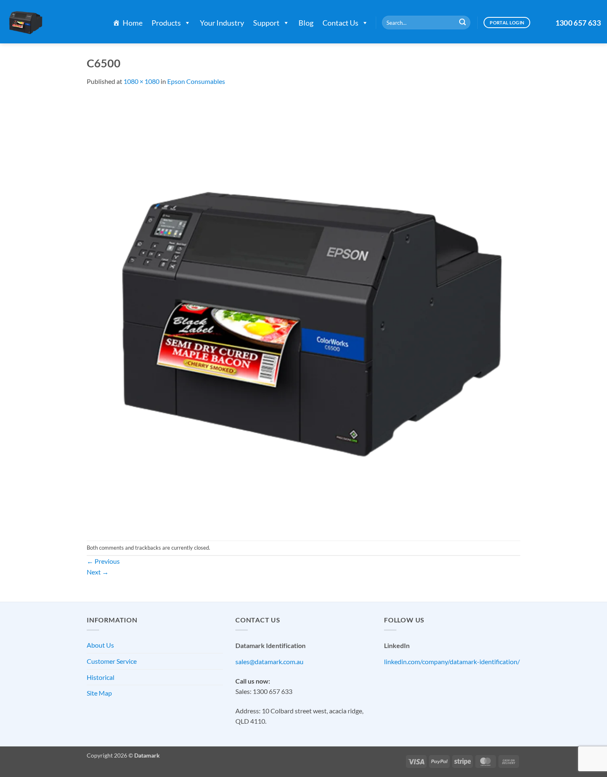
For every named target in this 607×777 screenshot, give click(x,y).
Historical (100, 677)
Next (98, 572)
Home (132, 22)
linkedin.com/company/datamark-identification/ (452, 661)
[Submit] (462, 23)
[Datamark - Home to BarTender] (51, 21)
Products (166, 22)
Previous (103, 561)
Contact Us (340, 22)
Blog (306, 22)
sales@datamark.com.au (269, 661)
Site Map (99, 693)
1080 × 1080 (141, 81)
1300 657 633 (578, 22)
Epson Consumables (196, 81)
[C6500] (303, 313)
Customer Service (112, 661)
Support (266, 22)
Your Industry (222, 22)
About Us (100, 645)
